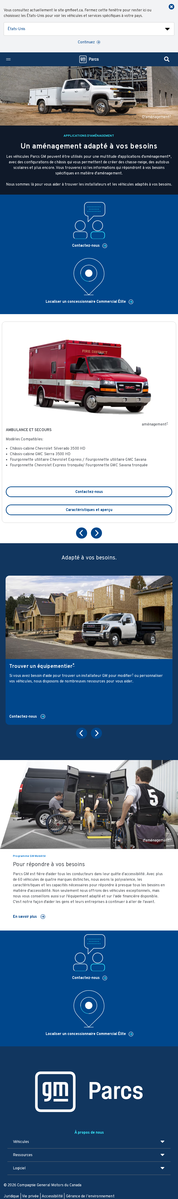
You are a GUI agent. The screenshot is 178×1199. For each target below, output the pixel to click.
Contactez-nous (86, 245)
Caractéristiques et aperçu (89, 509)
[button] (170, 115)
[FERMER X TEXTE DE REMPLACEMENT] (171, 6)
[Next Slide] (96, 534)
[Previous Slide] (81, 534)
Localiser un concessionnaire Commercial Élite (86, 301)
